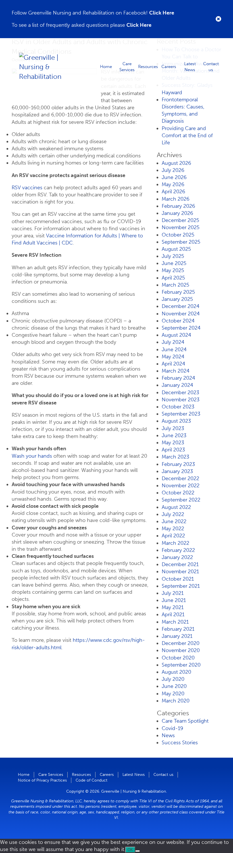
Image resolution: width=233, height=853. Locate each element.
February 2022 (178, 550)
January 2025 (177, 299)
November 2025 (180, 227)
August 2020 (176, 672)
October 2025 (178, 235)
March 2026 (176, 199)
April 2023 (173, 450)
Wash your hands (32, 456)
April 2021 (173, 614)
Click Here (161, 13)
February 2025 (178, 292)
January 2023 (177, 471)
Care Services (127, 66)
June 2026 (174, 177)
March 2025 (175, 285)
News (168, 735)
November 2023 (180, 399)
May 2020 (173, 693)
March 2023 (175, 457)
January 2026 (177, 213)
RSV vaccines (27, 187)
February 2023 (178, 464)
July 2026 (173, 170)
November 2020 (181, 650)
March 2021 (175, 622)
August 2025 (176, 249)
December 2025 (180, 220)
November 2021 (180, 571)
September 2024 (181, 328)
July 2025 (173, 256)
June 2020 (174, 686)
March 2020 (176, 701)
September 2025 (181, 242)
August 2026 (176, 163)
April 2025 (173, 278)
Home (106, 66)
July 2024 (173, 342)
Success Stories (180, 742)
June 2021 (174, 600)
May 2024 (173, 356)
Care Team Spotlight (185, 721)
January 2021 (177, 636)
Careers (168, 66)
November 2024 (181, 314)
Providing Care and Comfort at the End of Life (187, 135)
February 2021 (178, 629)
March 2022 (175, 543)
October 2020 (178, 658)
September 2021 (181, 586)
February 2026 (178, 206)
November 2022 (180, 485)
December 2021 (180, 564)
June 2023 (174, 435)
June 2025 (174, 263)
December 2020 (180, 643)
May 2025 (173, 270)
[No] (137, 851)
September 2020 (181, 665)
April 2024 (173, 364)
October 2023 (178, 407)
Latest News (190, 66)
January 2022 (177, 557)
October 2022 (178, 493)
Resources (148, 66)
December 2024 (180, 306)
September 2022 (181, 500)
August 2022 (176, 507)
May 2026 (173, 184)
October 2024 (178, 321)
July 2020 (173, 679)
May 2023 (173, 442)
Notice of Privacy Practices (42, 780)
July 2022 (173, 514)
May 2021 (173, 607)
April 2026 (173, 191)
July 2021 (173, 593)
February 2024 (178, 378)
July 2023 (173, 428)
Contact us (211, 66)
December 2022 (180, 478)
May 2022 (173, 528)
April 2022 (173, 536)
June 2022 (174, 521)
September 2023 (181, 414)
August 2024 (176, 335)
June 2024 (174, 349)
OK (130, 850)
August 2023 (176, 421)
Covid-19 (172, 728)
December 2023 (180, 392)
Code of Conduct (91, 780)
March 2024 (176, 371)
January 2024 (177, 385)
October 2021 (178, 579)
